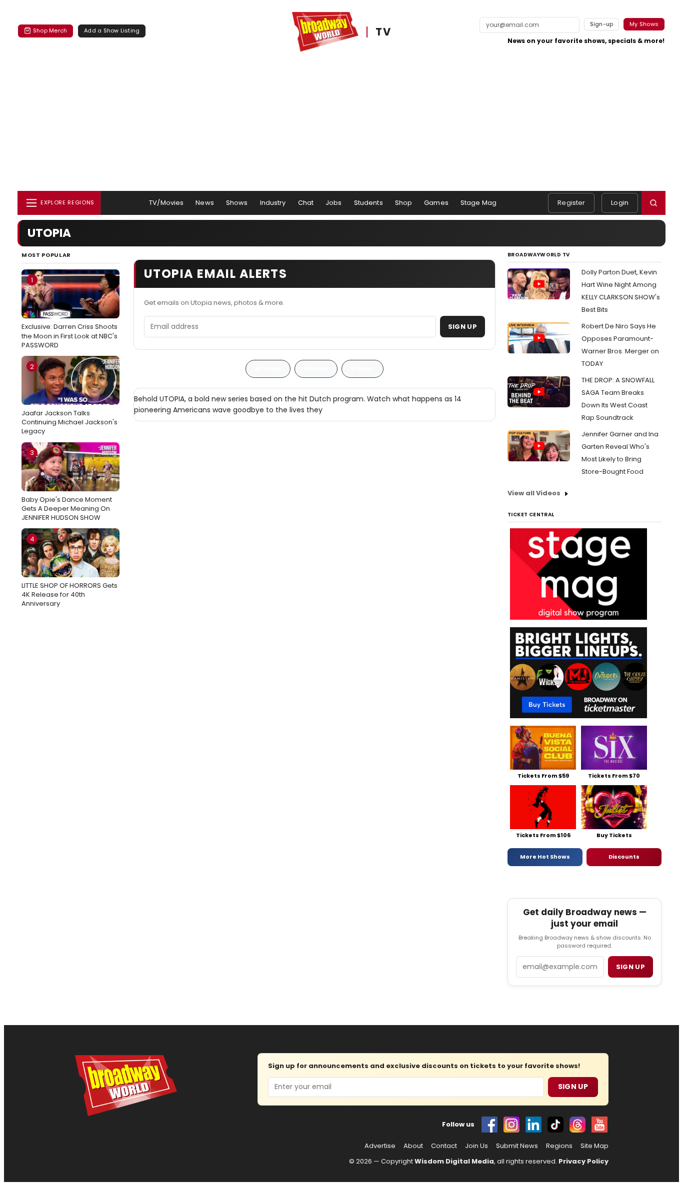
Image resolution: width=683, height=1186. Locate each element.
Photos (316, 368)
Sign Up (462, 326)
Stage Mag (478, 202)
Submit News (517, 1146)
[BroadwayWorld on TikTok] (555, 1125)
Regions (559, 1146)
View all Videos (534, 493)
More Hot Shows (545, 857)
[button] (654, 203)
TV (383, 31)
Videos (362, 368)
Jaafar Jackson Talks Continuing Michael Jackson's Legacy (70, 399)
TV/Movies (166, 202)
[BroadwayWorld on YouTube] (599, 1125)
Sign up (630, 967)
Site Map (594, 1146)
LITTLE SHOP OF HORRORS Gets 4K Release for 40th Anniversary (70, 571)
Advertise (380, 1146)
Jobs (334, 202)
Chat (306, 202)
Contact (444, 1146)
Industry (273, 202)
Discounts (624, 857)
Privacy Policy (583, 1161)
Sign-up (602, 24)
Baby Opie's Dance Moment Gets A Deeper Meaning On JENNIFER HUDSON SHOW (67, 485)
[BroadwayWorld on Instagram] (511, 1125)
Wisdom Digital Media (454, 1161)
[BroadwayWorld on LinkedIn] (533, 1125)
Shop (403, 202)
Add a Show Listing (112, 30)
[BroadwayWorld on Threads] (577, 1125)
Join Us (476, 1146)
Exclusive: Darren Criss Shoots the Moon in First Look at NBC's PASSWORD (70, 312)
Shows (237, 202)
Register (571, 202)
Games (436, 202)
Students (368, 202)
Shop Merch (50, 30)
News (205, 202)
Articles (268, 368)
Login (619, 202)
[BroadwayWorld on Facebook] (489, 1125)
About (413, 1146)
